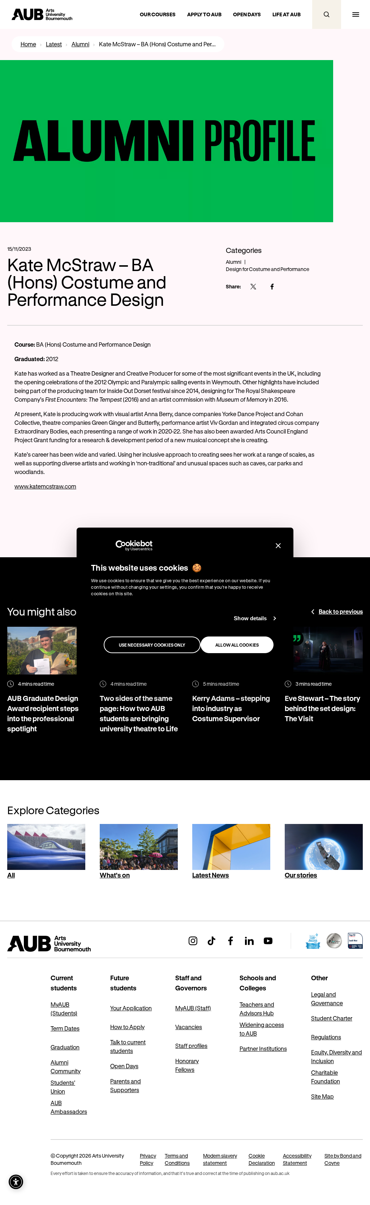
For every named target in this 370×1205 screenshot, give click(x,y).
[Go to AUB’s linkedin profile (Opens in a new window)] (249, 941)
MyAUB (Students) (64, 1008)
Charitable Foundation (325, 1076)
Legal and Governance (327, 998)
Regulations (326, 1036)
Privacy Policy (148, 1159)
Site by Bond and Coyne (342, 1159)
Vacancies (188, 1026)
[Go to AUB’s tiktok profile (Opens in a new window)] (212, 941)
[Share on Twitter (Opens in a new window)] (253, 287)
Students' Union (63, 1087)
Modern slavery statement (220, 1159)
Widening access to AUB (262, 1029)
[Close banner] (278, 545)
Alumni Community (66, 1066)
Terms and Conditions (177, 1159)
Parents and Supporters (125, 1085)
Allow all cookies (237, 644)
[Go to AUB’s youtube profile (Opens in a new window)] (268, 941)
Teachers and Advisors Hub (257, 1008)
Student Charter (331, 1018)
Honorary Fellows (187, 1065)
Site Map (322, 1096)
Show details (250, 618)
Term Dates (65, 1028)
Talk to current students (128, 1046)
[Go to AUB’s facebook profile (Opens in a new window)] (230, 941)
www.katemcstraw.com (45, 486)
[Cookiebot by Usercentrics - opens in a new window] (120, 545)
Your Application (131, 1008)
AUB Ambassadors (69, 1107)
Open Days (124, 1065)
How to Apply (127, 1026)
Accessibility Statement (297, 1159)
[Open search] (326, 14)
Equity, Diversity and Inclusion (336, 1056)
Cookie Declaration (262, 1159)
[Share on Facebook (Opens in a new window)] (272, 287)
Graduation (65, 1047)
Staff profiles (191, 1045)
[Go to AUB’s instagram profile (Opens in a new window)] (193, 941)
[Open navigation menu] (355, 14)
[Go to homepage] (65, 944)
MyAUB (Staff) (193, 1008)
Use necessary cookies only (152, 644)
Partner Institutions (263, 1048)
